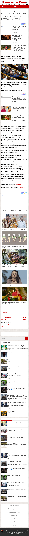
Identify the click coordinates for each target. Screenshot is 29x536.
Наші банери (14, 522)
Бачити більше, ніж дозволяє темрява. (17, 352)
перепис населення (20, 324)
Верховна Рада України (9, 324)
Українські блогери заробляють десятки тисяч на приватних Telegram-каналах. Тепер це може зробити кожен (17, 347)
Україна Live (14, 515)
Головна (5, 11)
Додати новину (14, 505)
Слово (14, 518)
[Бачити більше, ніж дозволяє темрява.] (4, 356)
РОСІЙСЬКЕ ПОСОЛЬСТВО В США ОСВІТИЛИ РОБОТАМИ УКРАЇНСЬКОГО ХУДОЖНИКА (17, 437)
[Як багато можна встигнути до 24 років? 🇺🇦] (4, 392)
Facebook (22, 187)
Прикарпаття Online (14, 2)
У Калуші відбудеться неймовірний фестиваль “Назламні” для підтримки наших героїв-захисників (16, 444)
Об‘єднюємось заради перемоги (15, 422)
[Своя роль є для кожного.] (4, 385)
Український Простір (14, 512)
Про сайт (14, 525)
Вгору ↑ (18, 533)
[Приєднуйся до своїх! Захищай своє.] (4, 371)
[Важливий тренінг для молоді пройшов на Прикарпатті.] (4, 433)
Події (11, 11)
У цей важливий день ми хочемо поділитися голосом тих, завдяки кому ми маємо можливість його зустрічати (17, 397)
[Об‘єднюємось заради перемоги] (4, 426)
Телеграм (18, 184)
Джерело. (4, 312)
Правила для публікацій (14, 509)
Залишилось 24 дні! (12, 411)
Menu (14, 7)
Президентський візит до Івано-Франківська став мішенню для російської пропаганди (15, 375)
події (2, 326)
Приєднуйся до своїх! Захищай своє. (16, 366)
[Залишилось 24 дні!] (4, 415)
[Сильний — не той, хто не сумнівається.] (4, 363)
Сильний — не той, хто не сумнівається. (17, 359)
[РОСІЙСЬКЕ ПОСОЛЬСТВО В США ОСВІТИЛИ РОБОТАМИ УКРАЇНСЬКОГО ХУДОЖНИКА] (4, 440)
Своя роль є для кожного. (14, 381)
